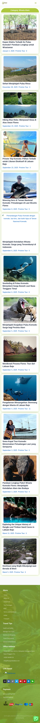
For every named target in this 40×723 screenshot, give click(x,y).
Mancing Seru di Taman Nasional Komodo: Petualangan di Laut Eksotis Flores (20, 203)
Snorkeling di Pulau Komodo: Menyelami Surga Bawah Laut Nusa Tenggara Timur (19, 286)
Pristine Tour (20, 51)
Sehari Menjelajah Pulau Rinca (16, 83)
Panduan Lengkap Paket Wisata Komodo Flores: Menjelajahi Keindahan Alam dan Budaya (17, 485)
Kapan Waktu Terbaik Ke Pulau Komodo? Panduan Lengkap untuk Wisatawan (18, 45)
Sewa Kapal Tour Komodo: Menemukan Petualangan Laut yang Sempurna (19, 444)
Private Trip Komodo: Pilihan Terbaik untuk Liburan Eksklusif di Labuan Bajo (19, 161)
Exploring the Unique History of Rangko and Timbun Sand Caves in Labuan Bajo (18, 527)
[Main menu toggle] (35, 3)
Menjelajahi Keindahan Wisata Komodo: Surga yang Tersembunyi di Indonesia (19, 244)
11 (29, 409)
